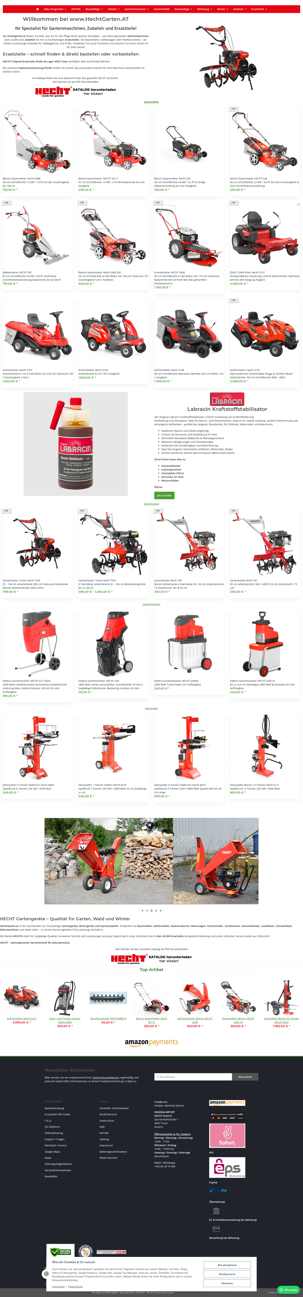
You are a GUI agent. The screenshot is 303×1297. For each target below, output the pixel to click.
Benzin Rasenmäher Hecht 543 (172, 178)
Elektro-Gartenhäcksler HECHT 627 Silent (26, 680)
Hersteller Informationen (114, 1108)
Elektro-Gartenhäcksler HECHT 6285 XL (252, 680)
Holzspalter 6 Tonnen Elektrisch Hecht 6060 (28, 785)
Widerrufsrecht (108, 1157)
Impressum (58, 1286)
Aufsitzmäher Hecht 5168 (169, 370)
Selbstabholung (54, 1133)
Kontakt (104, 1133)
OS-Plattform (52, 1126)
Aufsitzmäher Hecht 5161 (17, 370)
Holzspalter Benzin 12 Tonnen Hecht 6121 (254, 785)
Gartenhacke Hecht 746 (168, 580)
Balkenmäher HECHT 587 (17, 272)
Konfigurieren (227, 1274)
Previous (9, 1006)
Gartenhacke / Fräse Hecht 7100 (21, 580)
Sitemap (104, 1139)
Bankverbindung (54, 1108)
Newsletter (51, 1176)
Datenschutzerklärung (106, 1077)
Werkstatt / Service (56, 1145)
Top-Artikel (151, 969)
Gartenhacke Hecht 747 (243, 580)
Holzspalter (151, 708)
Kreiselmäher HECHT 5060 (169, 272)
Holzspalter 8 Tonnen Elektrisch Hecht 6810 (179, 785)
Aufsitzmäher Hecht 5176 (245, 370)
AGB (102, 1126)
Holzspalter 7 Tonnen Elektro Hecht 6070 (102, 785)
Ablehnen (227, 1283)
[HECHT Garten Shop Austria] (37, 9)
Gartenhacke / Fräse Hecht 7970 (97, 580)
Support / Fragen (55, 1139)
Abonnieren (245, 1076)
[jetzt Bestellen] (76, 443)
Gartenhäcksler (151, 604)
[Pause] (149, 825)
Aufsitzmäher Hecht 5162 (93, 370)
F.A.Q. (48, 1120)
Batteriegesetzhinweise (113, 1151)
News (48, 1157)
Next (294, 1006)
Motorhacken (151, 504)
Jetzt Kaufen (164, 495)
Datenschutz (75, 1286)
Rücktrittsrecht (108, 1114)
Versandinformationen (58, 1170)
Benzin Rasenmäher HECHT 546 (248, 178)
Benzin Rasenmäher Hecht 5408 (21, 178)
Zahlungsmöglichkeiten (58, 1164)
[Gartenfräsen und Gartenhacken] (227, 57)
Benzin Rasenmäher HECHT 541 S (98, 178)
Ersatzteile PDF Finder (57, 1114)
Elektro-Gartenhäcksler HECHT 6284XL (176, 680)
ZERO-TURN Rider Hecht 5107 (247, 272)
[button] (38, 151)
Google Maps (52, 1151)
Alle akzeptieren (227, 1265)
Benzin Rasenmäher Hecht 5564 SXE (100, 272)
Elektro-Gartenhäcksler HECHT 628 (99, 680)
